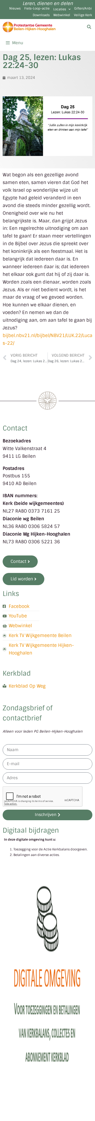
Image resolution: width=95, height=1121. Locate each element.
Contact (15, 428)
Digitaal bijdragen (31, 830)
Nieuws (15, 8)
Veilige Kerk (83, 15)
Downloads (41, 15)
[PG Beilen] (29, 27)
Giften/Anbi (83, 8)
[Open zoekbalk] (89, 27)
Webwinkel (61, 15)
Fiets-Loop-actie (37, 8)
